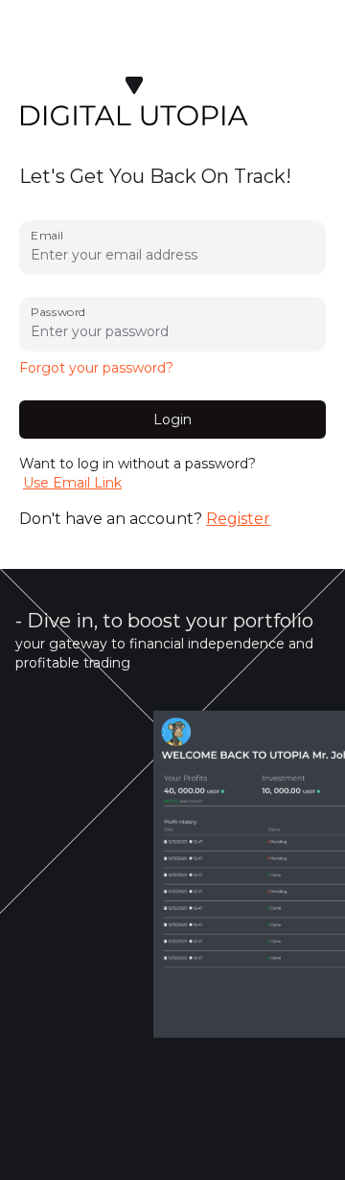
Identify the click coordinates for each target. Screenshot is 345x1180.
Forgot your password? (96, 367)
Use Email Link (72, 482)
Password (58, 312)
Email (46, 235)
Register (238, 519)
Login (172, 419)
